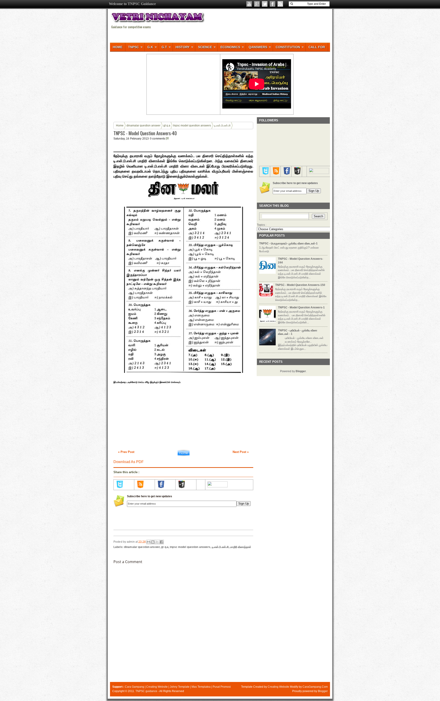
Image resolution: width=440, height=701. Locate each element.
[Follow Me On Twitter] (119, 487)
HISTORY (183, 47)
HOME (117, 47)
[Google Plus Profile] (257, 4)
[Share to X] (157, 542)
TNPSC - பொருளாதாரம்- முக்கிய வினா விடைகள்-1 (288, 243)
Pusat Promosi (222, 686)
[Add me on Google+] (181, 487)
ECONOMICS (230, 47)
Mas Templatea (201, 686)
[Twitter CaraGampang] (264, 4)
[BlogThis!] (153, 542)
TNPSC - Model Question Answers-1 (301, 307)
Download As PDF (128, 462)
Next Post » (241, 452)
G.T (164, 47)
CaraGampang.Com (315, 686)
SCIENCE (205, 47)
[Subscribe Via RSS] (140, 487)
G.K (150, 47)
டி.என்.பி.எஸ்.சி (222, 125)
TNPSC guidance (146, 691)
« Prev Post (126, 452)
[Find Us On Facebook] (161, 487)
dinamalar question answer (143, 125)
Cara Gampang (134, 686)
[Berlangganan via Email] (280, 4)
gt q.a (166, 125)
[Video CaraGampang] (249, 4)
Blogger (301, 371)
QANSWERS (258, 47)
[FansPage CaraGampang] (272, 4)
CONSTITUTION (288, 47)
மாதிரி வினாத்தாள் (240, 547)
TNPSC (133, 47)
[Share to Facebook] (161, 542)
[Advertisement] (183, 84)
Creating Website (157, 686)
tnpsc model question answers (192, 125)
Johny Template (180, 686)
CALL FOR (316, 47)
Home (120, 125)
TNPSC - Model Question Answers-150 (300, 285)
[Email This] (148, 542)
